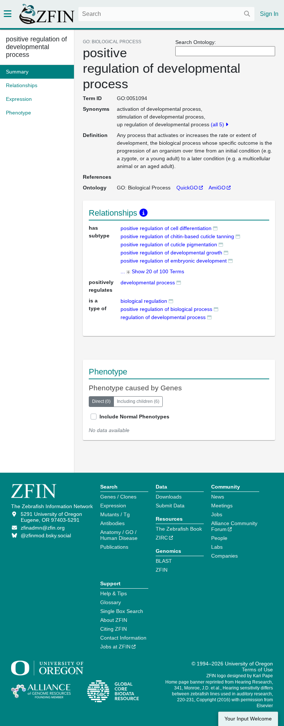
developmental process (148, 282)
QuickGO (187, 188)
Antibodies (112, 523)
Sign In (269, 14)
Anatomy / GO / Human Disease (119, 535)
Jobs (216, 514)
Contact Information (123, 638)
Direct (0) (101, 401)
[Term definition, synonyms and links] (215, 228)
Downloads (169, 497)
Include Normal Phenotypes (134, 416)
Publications (114, 547)
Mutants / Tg (115, 514)
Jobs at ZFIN (115, 647)
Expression (113, 505)
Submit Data (170, 505)
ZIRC (162, 538)
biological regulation (144, 301)
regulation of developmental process (163, 317)
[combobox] (166, 14)
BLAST (164, 561)
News (217, 497)
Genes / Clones (118, 497)
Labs (217, 547)
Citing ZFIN (113, 629)
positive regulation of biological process (166, 309)
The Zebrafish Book (179, 529)
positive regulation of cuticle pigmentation (169, 244)
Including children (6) (138, 401)
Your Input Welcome (248, 719)
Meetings (222, 505)
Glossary (110, 602)
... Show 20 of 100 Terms (152, 271)
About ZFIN (113, 620)
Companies (224, 556)
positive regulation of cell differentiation (166, 228)
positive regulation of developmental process (36, 46)
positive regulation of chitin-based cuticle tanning (177, 236)
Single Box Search (121, 611)
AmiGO (217, 188)
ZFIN (162, 570)
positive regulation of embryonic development (174, 261)
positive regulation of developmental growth (171, 253)
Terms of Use (257, 669)
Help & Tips (113, 593)
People (219, 538)
